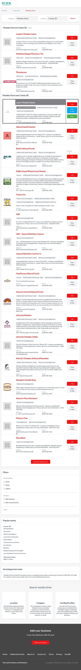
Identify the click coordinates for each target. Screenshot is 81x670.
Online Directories (17, 654)
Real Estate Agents (9, 534)
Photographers (8, 528)
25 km (7, 482)
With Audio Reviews (12, 502)
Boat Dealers (7, 539)
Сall (72, 38)
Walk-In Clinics (8, 559)
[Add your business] (40, 640)
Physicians (6, 531)
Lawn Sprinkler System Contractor (14, 553)
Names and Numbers (19, 663)
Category (11, 18)
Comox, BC (16, 10)
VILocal (4, 10)
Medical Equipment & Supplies (13, 550)
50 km (7, 485)
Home (5, 654)
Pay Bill (67, 654)
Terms (51, 654)
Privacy (59, 654)
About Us (30, 654)
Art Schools (7, 545)
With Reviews (10, 499)
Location (43, 18)
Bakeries (6, 548)
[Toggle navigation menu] (78, 4)
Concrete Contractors (10, 537)
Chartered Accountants (11, 542)
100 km (8, 489)
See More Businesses (40, 462)
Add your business (40, 642)
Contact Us (41, 654)
